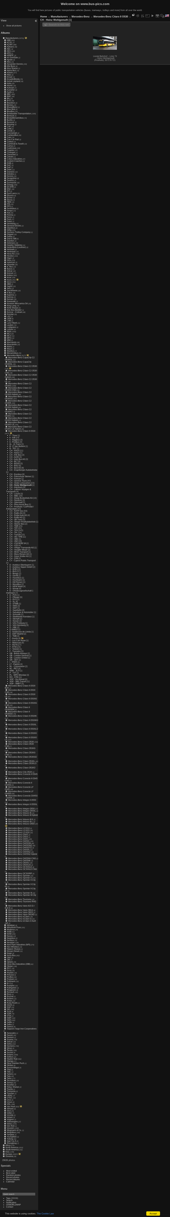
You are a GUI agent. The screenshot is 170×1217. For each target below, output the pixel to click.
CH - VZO (13, 545)
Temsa (10, 1083)
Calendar (10, 1182)
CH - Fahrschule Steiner (20, 476)
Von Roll (10, 1126)
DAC (9, 165)
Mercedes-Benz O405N (18, 850)
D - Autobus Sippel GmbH (21, 567)
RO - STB (13, 677)
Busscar (10, 122)
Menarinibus (12, 353)
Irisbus (10, 275)
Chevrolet (11, 154)
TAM (9, 1070)
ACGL (9, 42)
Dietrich (10, 180)
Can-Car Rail (13, 139)
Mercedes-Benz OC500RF (20, 873)
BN (8, 98)
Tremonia (11, 1091)
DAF (9, 167)
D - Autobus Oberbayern (20, 565)
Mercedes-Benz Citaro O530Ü (21, 768)
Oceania (9, 1156)
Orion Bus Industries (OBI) (18, 964)
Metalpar (11, 925)
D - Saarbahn (15, 610)
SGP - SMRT (15, 683)
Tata (9, 1076)
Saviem (10, 1037)
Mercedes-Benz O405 (18, 839)
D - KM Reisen (16, 582)
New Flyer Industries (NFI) (18, 945)
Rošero (10, 998)
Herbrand (11, 251)
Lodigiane (11, 327)
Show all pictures (14, 26)
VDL (9, 1104)
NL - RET (13, 668)
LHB (9, 321)
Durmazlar (11, 182)
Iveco (9, 282)
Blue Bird (11, 109)
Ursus (9, 1102)
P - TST (12, 673)
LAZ (8, 316)
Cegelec (10, 150)
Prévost (10, 975)
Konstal (10, 314)
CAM (9, 129)
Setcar (10, 1042)
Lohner (10, 329)
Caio (9, 137)
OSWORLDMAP (13, 1205)
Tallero (10, 1074)
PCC (9, 968)
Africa (7, 1145)
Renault (10, 992)
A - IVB (12, 438)
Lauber (10, 325)
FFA (8, 204)
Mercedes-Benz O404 (18, 837)
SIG (8, 1009)
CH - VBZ (13, 541)
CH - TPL (13, 532)
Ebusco (10, 195)
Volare (10, 1117)
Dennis (10, 176)
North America (11, 1147)
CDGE (10, 131)
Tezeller (10, 1085)
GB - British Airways (18, 653)
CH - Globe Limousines (20, 483)
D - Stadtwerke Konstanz (20, 616)
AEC (9, 49)
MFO (9, 338)
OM (8, 960)
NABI (9, 932)
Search (9, 1200)
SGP (9, 1007)
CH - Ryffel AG (15, 517)
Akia (9, 62)
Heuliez (10, 256)
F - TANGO (14, 649)
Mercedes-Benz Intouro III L (20, 821)
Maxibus (10, 351)
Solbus (10, 1057)
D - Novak (13, 588)
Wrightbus (11, 1132)
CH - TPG (13, 530)
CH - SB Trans (15, 519)
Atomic (10, 85)
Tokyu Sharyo (13, 1087)
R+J (8, 983)
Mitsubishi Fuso (14, 927)
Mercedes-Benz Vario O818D (21, 914)
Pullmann (11, 981)
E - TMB (13, 636)
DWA (9, 170)
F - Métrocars (15, 643)
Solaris (10, 1054)
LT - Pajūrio (14, 664)
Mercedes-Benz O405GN (19, 843)
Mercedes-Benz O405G (18, 841)
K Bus (9, 293)
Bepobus (11, 103)
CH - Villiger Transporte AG (21, 547)
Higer (9, 258)
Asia (7, 1152)
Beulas (10, 105)
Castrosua (11, 148)
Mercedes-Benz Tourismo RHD (22, 901)
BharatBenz (12, 107)
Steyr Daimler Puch (15, 1063)
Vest (9, 1111)
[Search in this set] (133, 15)
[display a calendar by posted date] (157, 16)
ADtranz (10, 47)
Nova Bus (11, 955)
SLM (9, 1011)
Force (9, 217)
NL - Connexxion (17, 666)
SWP (9, 1018)
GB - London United (18, 658)
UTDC (9, 1098)
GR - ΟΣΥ (13, 660)
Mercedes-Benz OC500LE (20, 867)
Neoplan (11, 942)
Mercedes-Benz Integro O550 (21, 809)
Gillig (9, 230)
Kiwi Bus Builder (14, 310)
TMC (9, 1072)
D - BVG (13, 571)
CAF (9, 126)
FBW (9, 202)
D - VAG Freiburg (17, 623)
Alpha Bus (11, 70)
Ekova (9, 200)
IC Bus (10, 267)
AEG (9, 51)
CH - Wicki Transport (18, 552)
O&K (9, 957)
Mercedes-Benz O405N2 (19, 852)
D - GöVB (13, 576)
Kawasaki (11, 301)
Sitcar (9, 1048)
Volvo (9, 1124)
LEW (9, 318)
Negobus (11, 938)
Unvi (9, 1100)
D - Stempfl (14, 619)
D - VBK (13, 627)
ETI (8, 191)
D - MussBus (15, 584)
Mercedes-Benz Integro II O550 (22, 800)
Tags (8, 1198)
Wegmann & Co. (14, 1130)
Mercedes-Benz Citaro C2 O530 (22, 366)
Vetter (9, 1113)
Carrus (10, 146)
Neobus (10, 940)
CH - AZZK (14, 457)
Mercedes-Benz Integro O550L (22, 811)
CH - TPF (13, 528)
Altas (9, 75)
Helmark (10, 249)
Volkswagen (12, 1121)
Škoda (10, 1050)
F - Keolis (13, 638)
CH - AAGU (14, 453)
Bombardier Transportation (19, 113)
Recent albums (13, 1179)
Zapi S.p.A (11, 1141)
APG (9, 53)
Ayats (9, 92)
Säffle (9, 1022)
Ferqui (10, 210)
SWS (9, 1020)
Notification (11, 1202)
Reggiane (11, 990)
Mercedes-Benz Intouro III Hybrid (23, 815)
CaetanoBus (12, 135)
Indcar (9, 271)
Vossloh (10, 1128)
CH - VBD (13, 539)
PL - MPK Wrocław (17, 675)
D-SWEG (13, 629)
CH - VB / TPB (15, 537)
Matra (9, 346)
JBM (9, 284)
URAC (10, 1095)
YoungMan (12, 1137)
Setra (9, 1044)
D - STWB (13, 604)
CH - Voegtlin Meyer (18, 550)
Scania (10, 1039)
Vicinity (10, 1115)
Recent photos (12, 1177)
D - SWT (13, 608)
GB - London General (19, 655)
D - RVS (13, 599)
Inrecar (10, 273)
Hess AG (11, 254)
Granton (10, 241)
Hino (9, 260)
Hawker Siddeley (14, 245)
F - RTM (13, 647)
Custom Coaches (14, 161)
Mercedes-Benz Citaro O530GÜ (22, 757)
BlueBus (10, 111)
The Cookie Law (45, 1213)
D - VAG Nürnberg (17, 625)
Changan (11, 152)
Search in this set (59, 24)
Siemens (11, 1046)
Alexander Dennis (15, 64)
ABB (9, 40)
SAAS (9, 1005)
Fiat (8, 213)
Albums (5, 32)
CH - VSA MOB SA (17, 543)
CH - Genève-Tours (18, 481)
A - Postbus (14, 442)
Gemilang (11, 223)
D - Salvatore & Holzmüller (21, 612)
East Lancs (12, 193)
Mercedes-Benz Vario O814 (20, 910)
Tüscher (10, 1093)
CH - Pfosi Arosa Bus (18, 504)
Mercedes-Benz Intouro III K (20, 819)
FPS (9, 206)
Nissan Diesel (13, 951)
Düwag (10, 185)
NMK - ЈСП (14, 671)
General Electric (14, 226)
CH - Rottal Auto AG (18, 515)
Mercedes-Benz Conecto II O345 (23, 774)
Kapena (10, 295)
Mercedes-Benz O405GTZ (20, 847)
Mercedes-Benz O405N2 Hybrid (22, 854)
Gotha (9, 236)
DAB (9, 163)
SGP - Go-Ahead (17, 679)
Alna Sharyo (12, 68)
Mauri (9, 349)
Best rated (10, 1173)
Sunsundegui (13, 1067)
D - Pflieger (14, 597)
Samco (10, 1026)
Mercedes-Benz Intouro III (19, 813)
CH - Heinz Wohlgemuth (20, 485)
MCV (9, 336)
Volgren (10, 1119)
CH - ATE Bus (15, 455)
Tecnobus (11, 1080)
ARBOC (10, 55)
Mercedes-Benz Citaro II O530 (21, 431)
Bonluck (10, 116)
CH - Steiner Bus (17, 524)
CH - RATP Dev (16, 511)
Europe (8, 1154)
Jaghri (9, 286)
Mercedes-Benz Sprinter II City (22, 880)
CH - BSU (13, 466)
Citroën (10, 157)
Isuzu (9, 280)
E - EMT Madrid (16, 634)
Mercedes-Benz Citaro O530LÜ (22, 763)
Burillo (10, 120)
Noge (9, 953)
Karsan (10, 299)
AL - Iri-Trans (15, 444)
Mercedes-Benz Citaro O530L (21, 761)
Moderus (11, 929)
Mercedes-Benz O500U (18, 863)
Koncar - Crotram (14, 312)
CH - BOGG (14, 463)
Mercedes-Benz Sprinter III (20, 893)
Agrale (10, 60)
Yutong (10, 1139)
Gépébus (11, 228)
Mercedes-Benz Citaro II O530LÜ (23, 729)
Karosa (10, 297)
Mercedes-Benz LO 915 (19, 830)
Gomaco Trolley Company (18, 232)
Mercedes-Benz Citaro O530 (21, 742)
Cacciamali (12, 133)
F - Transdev (15, 651)
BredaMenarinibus (15, 118)
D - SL (12, 601)
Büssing (10, 124)
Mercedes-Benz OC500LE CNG (22, 869)
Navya (10, 936)
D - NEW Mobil (16, 586)
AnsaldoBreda (13, 79)
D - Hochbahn (15, 580)
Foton (9, 221)
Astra (9, 83)
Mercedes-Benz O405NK (19, 860)
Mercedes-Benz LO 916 (19, 832)
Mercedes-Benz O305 (18, 835)
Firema (10, 215)
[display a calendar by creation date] (162, 16)
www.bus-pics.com (95, 4)
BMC (9, 96)
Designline (12, 178)
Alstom (10, 72)
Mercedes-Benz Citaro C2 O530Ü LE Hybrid (18, 428)
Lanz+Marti (12, 323)
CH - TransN (15, 535)
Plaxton (10, 973)
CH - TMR (13, 526)
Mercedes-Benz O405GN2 (20, 845)
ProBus (10, 977)
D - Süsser (14, 621)
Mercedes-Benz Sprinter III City (22, 895)
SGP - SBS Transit (17, 681)
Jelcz (9, 288)
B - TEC (12, 448)
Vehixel (10, 1109)
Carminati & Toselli (15, 144)
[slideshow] (152, 16)
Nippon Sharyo (13, 949)
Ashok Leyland (13, 81)
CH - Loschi (14, 494)
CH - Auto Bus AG (17, 459)
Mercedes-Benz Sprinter (19, 876)
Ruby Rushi (12, 1003)
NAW (9, 934)
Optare (10, 962)
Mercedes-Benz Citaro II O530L (22, 724)
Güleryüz (11, 243)
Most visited (11, 1171)
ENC (9, 189)
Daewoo (10, 172)
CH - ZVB (13, 558)
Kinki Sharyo (12, 308)
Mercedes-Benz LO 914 (19, 828)
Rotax (9, 1001)
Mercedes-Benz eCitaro (19, 916)
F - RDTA (13, 645)
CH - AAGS (14, 450)
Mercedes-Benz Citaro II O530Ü (22, 733)
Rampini (10, 985)
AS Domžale (12, 57)
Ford (9, 219)
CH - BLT (13, 461)
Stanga (10, 1061)
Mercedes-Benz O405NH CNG (22, 858)
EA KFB (10, 187)
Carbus (10, 141)
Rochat (10, 996)
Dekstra (10, 174)
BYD (9, 101)
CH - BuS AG (15, 468)
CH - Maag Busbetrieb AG (21, 498)
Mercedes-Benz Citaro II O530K (22, 716)
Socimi (10, 1052)
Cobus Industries (14, 159)
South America (12, 1150)
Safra (9, 1024)
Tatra (9, 1078)
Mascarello (12, 344)
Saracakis (11, 1033)
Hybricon (11, 262)
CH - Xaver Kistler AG (19, 556)
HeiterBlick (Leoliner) (16, 247)
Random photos (13, 1175)
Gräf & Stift (11, 238)
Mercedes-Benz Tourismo (19, 899)
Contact (9, 1207)
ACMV (9, 44)
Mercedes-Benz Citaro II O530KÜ (23, 720)
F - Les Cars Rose (17, 640)
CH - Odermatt (15, 502)
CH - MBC (14, 496)
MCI (8, 334)
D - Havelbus (15, 578)
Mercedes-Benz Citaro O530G (21, 748)
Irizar (9, 277)
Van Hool (11, 1106)
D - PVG (13, 595)
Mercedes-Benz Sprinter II (20, 878)
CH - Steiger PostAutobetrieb (22, 522)
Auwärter (11, 90)
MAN (9, 331)
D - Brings (13, 573)
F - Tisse (13, 435)
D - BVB (13, 569)
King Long (11, 305)
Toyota (10, 1089)
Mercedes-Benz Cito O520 (20, 772)
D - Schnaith (15, 614)
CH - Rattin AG (16, 513)
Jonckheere (12, 290)
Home (43, 16)
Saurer (10, 1035)
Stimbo (10, 1065)
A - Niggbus (14, 440)
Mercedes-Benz (14, 355)
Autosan (10, 88)
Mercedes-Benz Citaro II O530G (22, 699)
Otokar (10, 966)
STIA (9, 1016)
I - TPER (13, 662)
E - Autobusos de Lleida (20, 632)
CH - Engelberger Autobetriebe (23, 470)
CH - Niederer (15, 500)
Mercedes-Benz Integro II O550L (22, 804)
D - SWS (13, 606)
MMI (9, 340)
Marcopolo (11, 342)
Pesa (9, 970)
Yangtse (10, 1134)
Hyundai (10, 264)
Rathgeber (11, 988)
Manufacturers (11, 38)
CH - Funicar (15, 478)
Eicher (10, 198)
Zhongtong (12, 1143)
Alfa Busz (11, 66)
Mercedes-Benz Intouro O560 (21, 824)
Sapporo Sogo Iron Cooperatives (22, 1029)
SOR (9, 1014)
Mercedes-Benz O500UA (19, 865)
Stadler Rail (12, 1059)
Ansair (9, 77)
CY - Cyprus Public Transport (22, 560)
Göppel (10, 234)
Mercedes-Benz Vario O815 (20, 912)
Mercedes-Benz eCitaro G (20, 919)
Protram (10, 979)
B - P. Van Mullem (17, 446)
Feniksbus (11, 208)
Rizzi (9, 994)
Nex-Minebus (13, 947)
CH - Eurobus (15, 474)
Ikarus (9, 269)
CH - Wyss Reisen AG (19, 554)
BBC (9, 94)
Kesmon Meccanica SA (17, 303)
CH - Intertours (16, 487)
